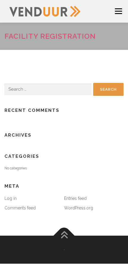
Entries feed (75, 198)
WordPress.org (78, 208)
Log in (10, 198)
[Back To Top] (64, 235)
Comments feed (20, 208)
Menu (118, 11)
